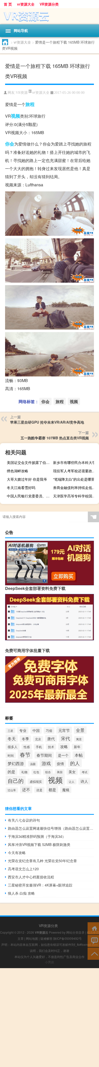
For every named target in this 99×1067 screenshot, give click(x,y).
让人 (71, 782)
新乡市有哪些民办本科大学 (74, 462)
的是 (11, 771)
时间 (11, 755)
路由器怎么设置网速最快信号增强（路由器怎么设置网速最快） (51, 828)
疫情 (60, 763)
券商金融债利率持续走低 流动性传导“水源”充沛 (75, 487)
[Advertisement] (49, 1017)
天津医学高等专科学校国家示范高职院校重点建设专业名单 (75, 495)
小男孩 (49, 962)
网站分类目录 (75, 932)
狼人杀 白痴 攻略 (21, 893)
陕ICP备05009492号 (67, 938)
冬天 (12, 738)
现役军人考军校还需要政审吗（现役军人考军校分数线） (75, 470)
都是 (52, 789)
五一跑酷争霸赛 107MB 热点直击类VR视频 (55, 437)
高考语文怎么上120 (23, 868)
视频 (15, 116)
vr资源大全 (26, 4)
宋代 (65, 738)
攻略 (64, 746)
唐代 (51, 738)
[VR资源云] (49, 16)
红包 (36, 772)
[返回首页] (93, 928)
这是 (39, 790)
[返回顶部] (93, 953)
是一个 (63, 755)
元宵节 (64, 730)
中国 (36, 730)
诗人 (84, 781)
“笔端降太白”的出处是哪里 (74, 479)
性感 (27, 747)
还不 (26, 789)
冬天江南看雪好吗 (21, 487)
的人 (75, 763)
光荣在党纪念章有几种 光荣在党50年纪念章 (42, 860)
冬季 (25, 738)
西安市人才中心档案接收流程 (31, 876)
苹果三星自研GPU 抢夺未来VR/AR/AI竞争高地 (47, 422)
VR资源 (22, 93)
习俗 (49, 730)
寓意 (79, 739)
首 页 (8, 4)
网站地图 (32, 938)
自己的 (16, 780)
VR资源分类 (49, 4)
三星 (10, 731)
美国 (59, 772)
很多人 (13, 746)
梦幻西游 (16, 763)
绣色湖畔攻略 (17, 470)
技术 (51, 747)
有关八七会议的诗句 (24, 820)
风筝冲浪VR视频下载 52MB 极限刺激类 (39, 844)
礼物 (24, 772)
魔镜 (65, 789)
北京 (38, 739)
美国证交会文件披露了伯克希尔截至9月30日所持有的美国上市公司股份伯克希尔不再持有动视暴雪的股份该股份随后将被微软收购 (29, 462)
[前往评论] (93, 940)
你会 (9, 143)
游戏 (46, 763)
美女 (72, 771)
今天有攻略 (17, 852)
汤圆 (33, 764)
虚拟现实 (36, 781)
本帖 (79, 755)
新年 (77, 747)
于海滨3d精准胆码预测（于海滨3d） (37, 836)
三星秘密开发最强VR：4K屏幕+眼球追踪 (40, 885)
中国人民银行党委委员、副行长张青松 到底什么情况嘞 (29, 495)
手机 (39, 747)
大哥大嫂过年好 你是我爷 (27, 479)
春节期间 (44, 755)
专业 (22, 730)
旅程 (30, 104)
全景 (80, 730)
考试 (84, 772)
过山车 (12, 790)
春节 (25, 754)
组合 (48, 772)
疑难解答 (46, 938)
